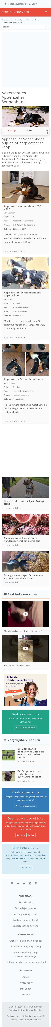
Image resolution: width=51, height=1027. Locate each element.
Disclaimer (25, 988)
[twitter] (18, 883)
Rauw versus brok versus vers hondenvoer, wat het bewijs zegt (22, 539)
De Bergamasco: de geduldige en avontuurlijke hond (29, 774)
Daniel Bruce (23, 1019)
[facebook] (12, 883)
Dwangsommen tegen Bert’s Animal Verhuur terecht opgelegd (23, 576)
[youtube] (24, 883)
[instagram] (30, 883)
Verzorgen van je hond (25, 914)
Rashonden (13, 20)
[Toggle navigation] (46, 12)
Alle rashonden (25, 902)
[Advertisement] (25, 59)
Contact (25, 976)
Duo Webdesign (34, 1010)
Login (34, 3)
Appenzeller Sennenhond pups (23, 379)
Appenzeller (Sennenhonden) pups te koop (22, 294)
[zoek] (47, 27)
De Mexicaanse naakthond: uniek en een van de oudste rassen (30, 753)
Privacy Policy (26, 982)
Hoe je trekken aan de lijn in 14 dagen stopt (25, 502)
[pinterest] (36, 883)
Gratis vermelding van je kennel (25, 940)
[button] (3, 134)
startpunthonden (4, 12)
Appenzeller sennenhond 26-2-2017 (23, 207)
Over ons (25, 994)
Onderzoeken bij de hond (25, 925)
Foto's (30, 130)
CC (42, 1016)
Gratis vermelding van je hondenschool (25, 962)
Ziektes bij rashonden (26, 908)
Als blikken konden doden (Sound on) (23, 631)
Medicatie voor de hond (25, 920)
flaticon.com (34, 1016)
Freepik (13, 1019)
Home (4, 20)
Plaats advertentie (17, 3)
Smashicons (35, 1019)
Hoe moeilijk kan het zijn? (17, 665)
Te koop (11, 130)
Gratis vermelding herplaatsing (25, 946)
